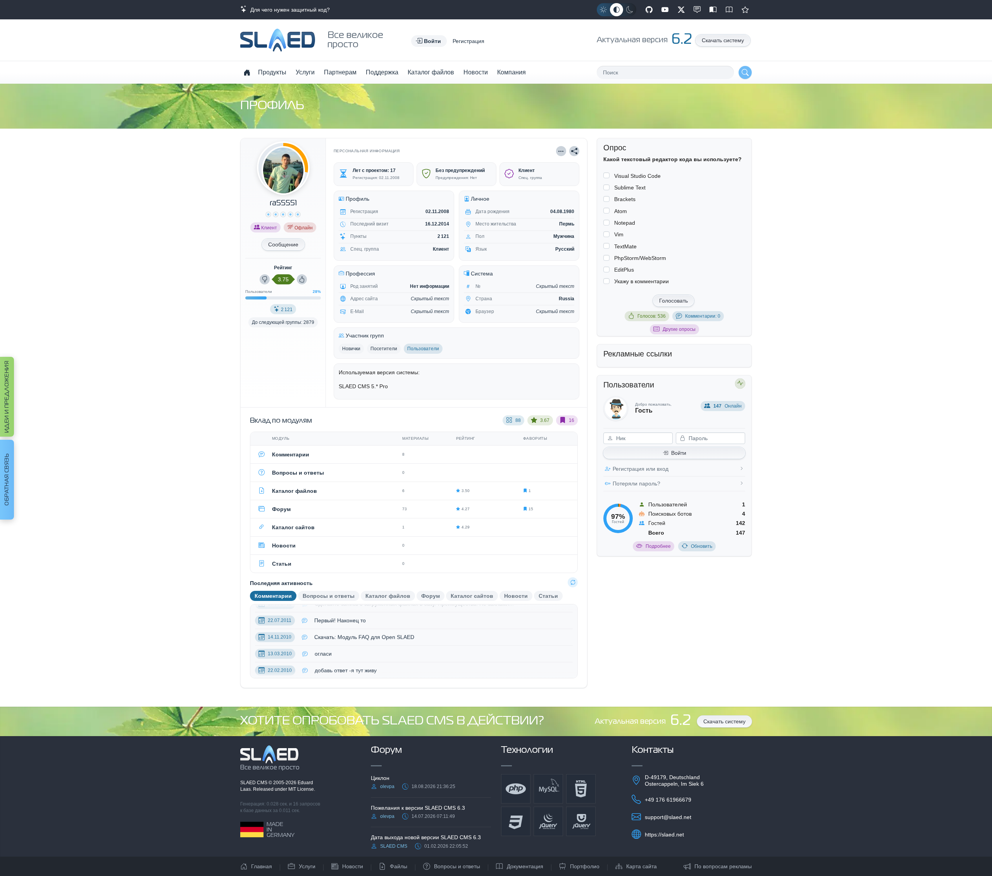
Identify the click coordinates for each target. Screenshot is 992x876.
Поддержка (382, 72)
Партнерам (340, 72)
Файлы (398, 866)
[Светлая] (603, 9)
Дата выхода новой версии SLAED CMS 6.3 (426, 837)
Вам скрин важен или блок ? (350, 678)
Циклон (380, 778)
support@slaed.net (668, 817)
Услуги (305, 72)
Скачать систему (723, 40)
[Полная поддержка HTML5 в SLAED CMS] (581, 789)
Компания (511, 72)
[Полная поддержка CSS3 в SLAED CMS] (515, 821)
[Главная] (246, 72)
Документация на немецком (713, 9)
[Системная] (616, 9)
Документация (525, 866)
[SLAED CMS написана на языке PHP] (515, 789)
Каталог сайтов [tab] (472, 596)
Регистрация (468, 41)
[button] (429, 41)
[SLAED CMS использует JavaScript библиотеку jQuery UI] (581, 821)
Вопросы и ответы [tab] (329, 596)
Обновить (701, 546)
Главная (261, 866)
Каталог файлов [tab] (387, 596)
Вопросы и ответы (457, 866)
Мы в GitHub (649, 9)
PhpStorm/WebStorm (640, 258)
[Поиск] (745, 72)
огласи (323, 645)
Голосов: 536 (651, 316)
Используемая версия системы (378, 372)
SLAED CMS (254, 782)
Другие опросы (679, 329)
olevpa (387, 786)
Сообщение (283, 244)
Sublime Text (630, 187)
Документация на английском (729, 9)
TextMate (625, 246)
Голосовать (673, 301)
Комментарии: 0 (702, 316)
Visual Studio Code (637, 176)
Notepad (624, 223)
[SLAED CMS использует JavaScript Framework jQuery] (548, 821)
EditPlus (624, 270)
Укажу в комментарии (641, 281)
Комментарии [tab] (273, 596)
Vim (618, 234)
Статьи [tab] (548, 596)
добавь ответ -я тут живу (346, 661)
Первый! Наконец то (340, 611)
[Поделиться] (574, 151)
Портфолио (584, 866)
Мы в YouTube (665, 9)
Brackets (625, 199)
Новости (475, 72)
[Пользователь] (561, 151)
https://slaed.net (664, 834)
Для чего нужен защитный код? (288, 10)
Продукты (272, 72)
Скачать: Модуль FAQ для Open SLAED (364, 628)
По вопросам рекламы (723, 866)
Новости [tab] (516, 596)
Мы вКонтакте (697, 9)
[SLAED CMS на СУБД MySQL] (548, 789)
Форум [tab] (430, 596)
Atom (620, 211)
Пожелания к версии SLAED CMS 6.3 (418, 808)
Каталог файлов (431, 72)
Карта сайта (641, 866)
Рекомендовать (745, 9)
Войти (678, 453)
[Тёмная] (629, 9)
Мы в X (681, 9)
